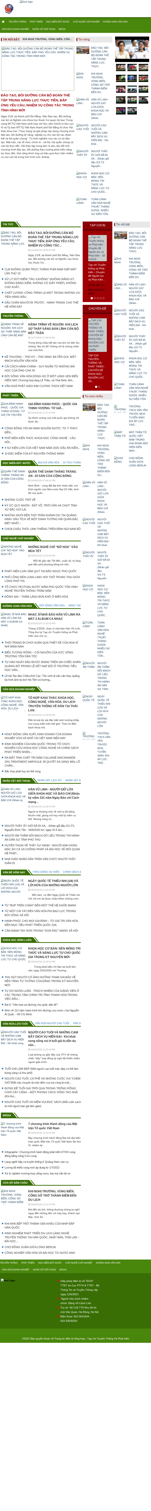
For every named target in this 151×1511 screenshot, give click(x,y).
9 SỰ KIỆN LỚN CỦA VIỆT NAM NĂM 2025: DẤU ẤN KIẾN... (42, 447)
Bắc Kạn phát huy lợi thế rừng (23, 771)
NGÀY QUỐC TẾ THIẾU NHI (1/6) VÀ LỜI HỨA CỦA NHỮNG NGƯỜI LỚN (103, 711)
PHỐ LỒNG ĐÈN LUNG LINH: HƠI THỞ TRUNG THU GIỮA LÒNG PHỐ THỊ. (42, 579)
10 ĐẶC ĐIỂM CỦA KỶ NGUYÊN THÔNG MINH (34, 453)
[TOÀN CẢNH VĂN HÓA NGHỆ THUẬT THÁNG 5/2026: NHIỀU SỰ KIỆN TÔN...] (82, 201)
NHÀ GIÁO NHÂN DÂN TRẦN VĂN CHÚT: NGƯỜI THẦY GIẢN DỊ (40, 860)
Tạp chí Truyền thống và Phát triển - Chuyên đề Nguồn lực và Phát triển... (97, 272)
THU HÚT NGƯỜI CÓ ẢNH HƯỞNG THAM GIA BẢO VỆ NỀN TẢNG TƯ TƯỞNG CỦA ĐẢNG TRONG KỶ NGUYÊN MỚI (41, 981)
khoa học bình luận (17, 939)
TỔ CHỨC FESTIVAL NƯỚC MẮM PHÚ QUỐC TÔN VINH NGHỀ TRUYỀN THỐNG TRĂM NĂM (41, 588)
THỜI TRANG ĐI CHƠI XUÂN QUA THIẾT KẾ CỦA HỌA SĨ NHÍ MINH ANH (41, 644)
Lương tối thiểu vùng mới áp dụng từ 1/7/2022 (32, 1167)
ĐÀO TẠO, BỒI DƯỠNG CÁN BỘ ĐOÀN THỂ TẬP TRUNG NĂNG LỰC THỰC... (100, 57)
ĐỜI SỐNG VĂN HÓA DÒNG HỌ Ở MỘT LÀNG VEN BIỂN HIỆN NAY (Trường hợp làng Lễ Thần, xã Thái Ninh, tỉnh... (41, 378)
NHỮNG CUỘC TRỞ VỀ (20, 499)
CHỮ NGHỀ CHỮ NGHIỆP (86, 21)
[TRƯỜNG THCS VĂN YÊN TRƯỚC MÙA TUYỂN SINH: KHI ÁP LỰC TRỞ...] (89, 735)
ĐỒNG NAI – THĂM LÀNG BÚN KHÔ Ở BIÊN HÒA (36, 596)
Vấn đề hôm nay (14, 872)
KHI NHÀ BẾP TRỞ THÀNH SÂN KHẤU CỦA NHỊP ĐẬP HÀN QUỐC (39, 1225)
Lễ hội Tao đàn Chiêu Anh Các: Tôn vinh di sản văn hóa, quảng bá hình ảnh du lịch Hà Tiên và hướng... (42, 677)
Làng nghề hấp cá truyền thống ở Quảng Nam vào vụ (37, 1161)
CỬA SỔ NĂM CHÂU (15, 1182)
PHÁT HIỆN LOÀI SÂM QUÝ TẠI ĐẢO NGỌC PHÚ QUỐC (41, 571)
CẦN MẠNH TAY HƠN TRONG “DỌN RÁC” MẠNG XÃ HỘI (41, 930)
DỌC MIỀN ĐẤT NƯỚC (58, 21)
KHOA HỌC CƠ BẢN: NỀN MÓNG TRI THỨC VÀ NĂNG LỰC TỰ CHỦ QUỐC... (100, 182)
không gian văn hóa (17, 605)
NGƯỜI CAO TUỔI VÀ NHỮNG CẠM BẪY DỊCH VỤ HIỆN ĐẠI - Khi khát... (99, 134)
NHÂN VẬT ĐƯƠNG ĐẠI (79, 780)
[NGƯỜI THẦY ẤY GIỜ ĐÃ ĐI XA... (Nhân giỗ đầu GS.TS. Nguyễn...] (82, 153)
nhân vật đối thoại (16, 780)
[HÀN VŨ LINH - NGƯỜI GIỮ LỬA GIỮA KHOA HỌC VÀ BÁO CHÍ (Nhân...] (82, 102)
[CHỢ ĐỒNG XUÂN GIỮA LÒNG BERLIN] (120, 460)
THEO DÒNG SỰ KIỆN (45, 871)
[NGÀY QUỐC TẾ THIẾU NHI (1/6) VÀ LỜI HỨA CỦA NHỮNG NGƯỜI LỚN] (89, 699)
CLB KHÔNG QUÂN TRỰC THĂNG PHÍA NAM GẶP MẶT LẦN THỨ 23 (40, 271)
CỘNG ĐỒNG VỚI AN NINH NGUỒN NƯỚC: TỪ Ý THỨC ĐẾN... (41, 430)
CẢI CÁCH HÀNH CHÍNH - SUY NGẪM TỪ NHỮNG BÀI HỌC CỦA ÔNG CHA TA (40, 368)
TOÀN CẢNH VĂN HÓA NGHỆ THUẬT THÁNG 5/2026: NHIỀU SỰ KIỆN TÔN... (100, 206)
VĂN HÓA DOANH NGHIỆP (15, 29)
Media (7, 1115)
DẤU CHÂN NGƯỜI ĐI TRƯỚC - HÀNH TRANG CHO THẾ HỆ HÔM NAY (41, 304)
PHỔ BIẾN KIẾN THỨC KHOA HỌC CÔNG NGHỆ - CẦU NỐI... (40, 439)
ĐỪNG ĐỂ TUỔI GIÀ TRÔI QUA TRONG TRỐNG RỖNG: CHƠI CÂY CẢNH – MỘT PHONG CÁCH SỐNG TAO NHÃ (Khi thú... (41, 1092)
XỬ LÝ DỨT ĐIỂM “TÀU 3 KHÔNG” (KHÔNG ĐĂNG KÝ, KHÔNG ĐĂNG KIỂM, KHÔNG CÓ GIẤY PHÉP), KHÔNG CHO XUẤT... (40, 283)
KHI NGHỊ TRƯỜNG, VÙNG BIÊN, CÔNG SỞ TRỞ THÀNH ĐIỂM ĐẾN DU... (100, 83)
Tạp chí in (97, 225)
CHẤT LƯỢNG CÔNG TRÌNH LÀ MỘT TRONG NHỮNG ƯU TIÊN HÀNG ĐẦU (42, 294)
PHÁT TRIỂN (36, 21)
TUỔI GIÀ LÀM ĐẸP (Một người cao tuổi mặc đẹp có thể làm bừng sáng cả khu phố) (41, 1070)
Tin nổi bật (123, 224)
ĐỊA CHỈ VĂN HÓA (48, 462)
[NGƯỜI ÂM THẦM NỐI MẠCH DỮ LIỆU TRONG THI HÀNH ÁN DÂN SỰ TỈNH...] (89, 665)
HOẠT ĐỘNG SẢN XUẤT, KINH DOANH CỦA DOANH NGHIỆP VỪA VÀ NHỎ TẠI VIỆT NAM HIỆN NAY (38, 736)
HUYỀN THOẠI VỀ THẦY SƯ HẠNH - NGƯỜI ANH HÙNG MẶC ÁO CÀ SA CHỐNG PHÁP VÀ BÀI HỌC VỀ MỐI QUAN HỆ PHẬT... (42, 849)
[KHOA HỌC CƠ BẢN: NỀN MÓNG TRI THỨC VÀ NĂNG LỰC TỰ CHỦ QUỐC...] (82, 175)
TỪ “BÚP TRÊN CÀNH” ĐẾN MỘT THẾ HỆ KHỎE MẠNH (40, 905)
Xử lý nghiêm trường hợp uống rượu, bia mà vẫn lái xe (37, 1173)
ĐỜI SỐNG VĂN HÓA (52, 605)
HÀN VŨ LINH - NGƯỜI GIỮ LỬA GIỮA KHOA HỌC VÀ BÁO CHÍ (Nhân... (100, 108)
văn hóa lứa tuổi (15, 1023)
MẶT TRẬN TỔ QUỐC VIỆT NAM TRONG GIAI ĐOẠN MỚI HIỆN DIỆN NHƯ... (138, 441)
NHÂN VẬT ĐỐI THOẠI (43, 29)
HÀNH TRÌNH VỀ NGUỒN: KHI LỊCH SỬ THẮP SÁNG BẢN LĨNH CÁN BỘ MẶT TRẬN (53, 329)
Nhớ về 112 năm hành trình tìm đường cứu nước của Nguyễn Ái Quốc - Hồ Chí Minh (42, 1012)
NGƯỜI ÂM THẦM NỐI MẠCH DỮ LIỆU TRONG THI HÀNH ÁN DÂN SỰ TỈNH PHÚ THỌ (42, 837)
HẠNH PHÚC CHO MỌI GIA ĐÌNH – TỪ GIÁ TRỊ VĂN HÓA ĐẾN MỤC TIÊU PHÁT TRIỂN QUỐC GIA (41, 922)
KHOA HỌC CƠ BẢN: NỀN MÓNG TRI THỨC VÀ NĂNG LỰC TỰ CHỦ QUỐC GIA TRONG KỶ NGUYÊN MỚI (54, 953)
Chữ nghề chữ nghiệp (18, 538)
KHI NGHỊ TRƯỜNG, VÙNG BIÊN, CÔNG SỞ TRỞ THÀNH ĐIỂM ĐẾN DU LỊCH (48, 39)
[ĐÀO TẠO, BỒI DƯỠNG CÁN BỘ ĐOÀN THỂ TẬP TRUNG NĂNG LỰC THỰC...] (82, 50)
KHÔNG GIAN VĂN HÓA (115, 21)
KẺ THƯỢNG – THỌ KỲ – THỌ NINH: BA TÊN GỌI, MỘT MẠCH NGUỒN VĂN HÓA (40, 358)
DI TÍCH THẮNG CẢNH (76, 462)
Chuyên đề (97, 308)
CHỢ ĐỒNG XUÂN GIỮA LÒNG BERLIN (30, 1247)
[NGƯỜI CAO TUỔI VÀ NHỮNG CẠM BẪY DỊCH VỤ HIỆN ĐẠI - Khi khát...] (82, 127)
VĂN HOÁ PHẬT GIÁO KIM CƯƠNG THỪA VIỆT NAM (39, 386)
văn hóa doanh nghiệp (19, 689)
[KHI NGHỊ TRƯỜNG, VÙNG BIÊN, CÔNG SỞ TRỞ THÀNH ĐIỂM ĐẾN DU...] (82, 76)
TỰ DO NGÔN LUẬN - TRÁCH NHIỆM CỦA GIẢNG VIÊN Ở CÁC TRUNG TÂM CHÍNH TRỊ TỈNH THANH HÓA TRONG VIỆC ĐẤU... (42, 994)
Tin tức (8, 224)
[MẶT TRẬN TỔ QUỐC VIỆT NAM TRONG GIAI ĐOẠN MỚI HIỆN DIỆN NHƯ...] (120, 434)
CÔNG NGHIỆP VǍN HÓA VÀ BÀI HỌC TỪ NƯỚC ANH (40, 1252)
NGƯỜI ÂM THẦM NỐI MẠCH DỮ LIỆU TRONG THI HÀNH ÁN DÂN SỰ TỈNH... (103, 676)
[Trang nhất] (3, 21)
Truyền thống (13, 315)
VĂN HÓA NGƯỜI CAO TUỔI (52, 1023)
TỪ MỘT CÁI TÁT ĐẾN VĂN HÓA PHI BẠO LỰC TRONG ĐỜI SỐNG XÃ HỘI (40, 912)
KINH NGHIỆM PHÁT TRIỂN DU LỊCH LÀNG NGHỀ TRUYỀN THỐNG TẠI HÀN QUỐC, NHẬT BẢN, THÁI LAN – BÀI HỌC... (42, 1237)
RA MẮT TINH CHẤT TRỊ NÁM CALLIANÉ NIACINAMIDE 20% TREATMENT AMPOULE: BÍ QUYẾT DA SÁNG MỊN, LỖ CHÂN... (42, 761)
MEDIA (62, 29)
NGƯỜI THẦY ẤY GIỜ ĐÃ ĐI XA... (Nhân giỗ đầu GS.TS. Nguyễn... (100, 158)
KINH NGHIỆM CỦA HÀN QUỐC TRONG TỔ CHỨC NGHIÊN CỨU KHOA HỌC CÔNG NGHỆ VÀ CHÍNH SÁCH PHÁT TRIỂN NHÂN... (42, 747)
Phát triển (10, 395)
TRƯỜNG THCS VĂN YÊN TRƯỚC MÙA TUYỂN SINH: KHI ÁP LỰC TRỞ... (103, 748)
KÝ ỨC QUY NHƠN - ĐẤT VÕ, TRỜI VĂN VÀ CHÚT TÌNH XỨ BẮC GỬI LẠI (41, 507)
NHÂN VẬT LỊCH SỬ (50, 780)
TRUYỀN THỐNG (17, 21)
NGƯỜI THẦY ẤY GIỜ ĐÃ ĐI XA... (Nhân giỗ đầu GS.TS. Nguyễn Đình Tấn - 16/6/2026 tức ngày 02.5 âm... (40, 827)
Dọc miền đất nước (17, 463)
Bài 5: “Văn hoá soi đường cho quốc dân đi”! (31, 1004)
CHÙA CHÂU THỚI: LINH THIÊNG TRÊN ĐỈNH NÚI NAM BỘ (43, 528)
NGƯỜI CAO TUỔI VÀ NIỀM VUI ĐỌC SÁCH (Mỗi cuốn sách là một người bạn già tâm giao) (43, 1103)
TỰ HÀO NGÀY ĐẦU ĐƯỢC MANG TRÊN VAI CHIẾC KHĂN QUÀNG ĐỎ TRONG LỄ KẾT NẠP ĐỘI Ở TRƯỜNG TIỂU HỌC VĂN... (43, 665)
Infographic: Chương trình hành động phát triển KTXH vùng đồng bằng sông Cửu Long (40, 1153)
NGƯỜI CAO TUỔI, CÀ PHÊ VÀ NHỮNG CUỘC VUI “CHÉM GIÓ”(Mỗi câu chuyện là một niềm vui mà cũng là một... (42, 1080)
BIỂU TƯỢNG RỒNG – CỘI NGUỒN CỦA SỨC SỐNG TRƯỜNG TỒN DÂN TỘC (39, 654)
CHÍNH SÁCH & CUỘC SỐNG (80, 871)
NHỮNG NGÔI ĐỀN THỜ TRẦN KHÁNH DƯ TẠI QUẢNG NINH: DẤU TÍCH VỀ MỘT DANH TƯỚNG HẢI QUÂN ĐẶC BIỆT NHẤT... (41, 519)
